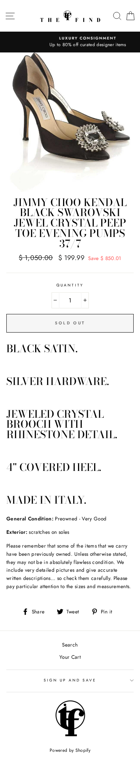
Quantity (69, 285)
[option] (70, 42)
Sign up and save (70, 680)
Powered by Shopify (70, 750)
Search (70, 644)
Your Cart (70, 657)
